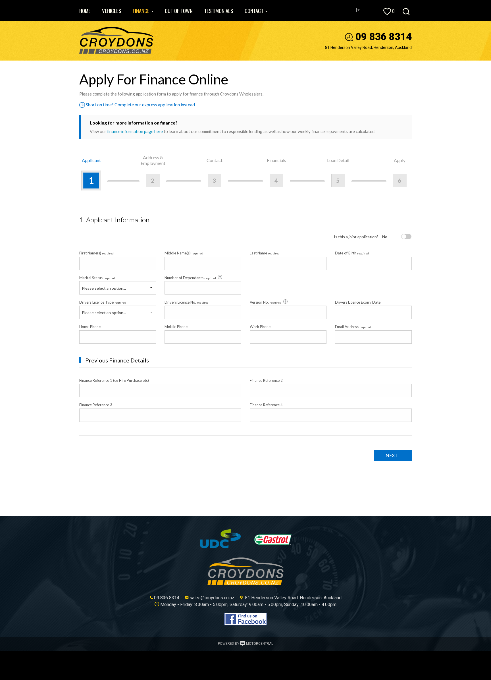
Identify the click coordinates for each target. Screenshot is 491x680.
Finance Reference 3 (95, 405)
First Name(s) (96, 253)
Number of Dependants (190, 277)
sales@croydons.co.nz (212, 597)
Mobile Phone (176, 326)
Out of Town (179, 10)
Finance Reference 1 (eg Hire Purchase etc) (114, 380)
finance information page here (135, 131)
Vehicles (111, 10)
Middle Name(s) (184, 253)
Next (392, 455)
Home (85, 10)
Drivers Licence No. (187, 302)
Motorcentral (259, 644)
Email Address (353, 326)
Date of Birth (352, 253)
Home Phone (90, 326)
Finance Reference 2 (266, 380)
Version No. (265, 302)
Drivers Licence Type (102, 302)
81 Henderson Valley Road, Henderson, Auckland (368, 47)
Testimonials (218, 10)
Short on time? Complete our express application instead (140, 104)
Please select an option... (104, 288)
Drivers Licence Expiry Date (357, 302)
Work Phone (260, 326)
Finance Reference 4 (266, 405)
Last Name (265, 253)
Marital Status (97, 277)
